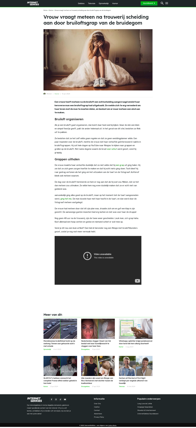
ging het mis (66, 199)
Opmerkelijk (47, 349)
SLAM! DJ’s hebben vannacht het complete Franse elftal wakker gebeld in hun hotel (60, 380)
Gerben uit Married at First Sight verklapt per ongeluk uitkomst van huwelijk (133, 380)
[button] (162, 3)
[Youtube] (65, 399)
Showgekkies (85, 349)
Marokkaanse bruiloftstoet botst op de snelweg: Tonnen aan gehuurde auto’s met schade (59, 343)
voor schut (112, 149)
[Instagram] (56, 399)
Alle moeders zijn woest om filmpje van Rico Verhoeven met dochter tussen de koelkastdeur (97, 380)
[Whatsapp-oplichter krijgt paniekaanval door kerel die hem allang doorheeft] (136, 329)
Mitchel (49, 94)
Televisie (122, 386)
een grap (120, 165)
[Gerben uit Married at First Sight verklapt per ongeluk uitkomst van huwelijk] (136, 366)
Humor (51, 10)
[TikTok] (60, 399)
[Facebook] (51, 399)
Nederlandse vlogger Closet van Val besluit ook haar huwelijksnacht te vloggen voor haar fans (96, 343)
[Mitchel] (44, 94)
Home (45, 10)
